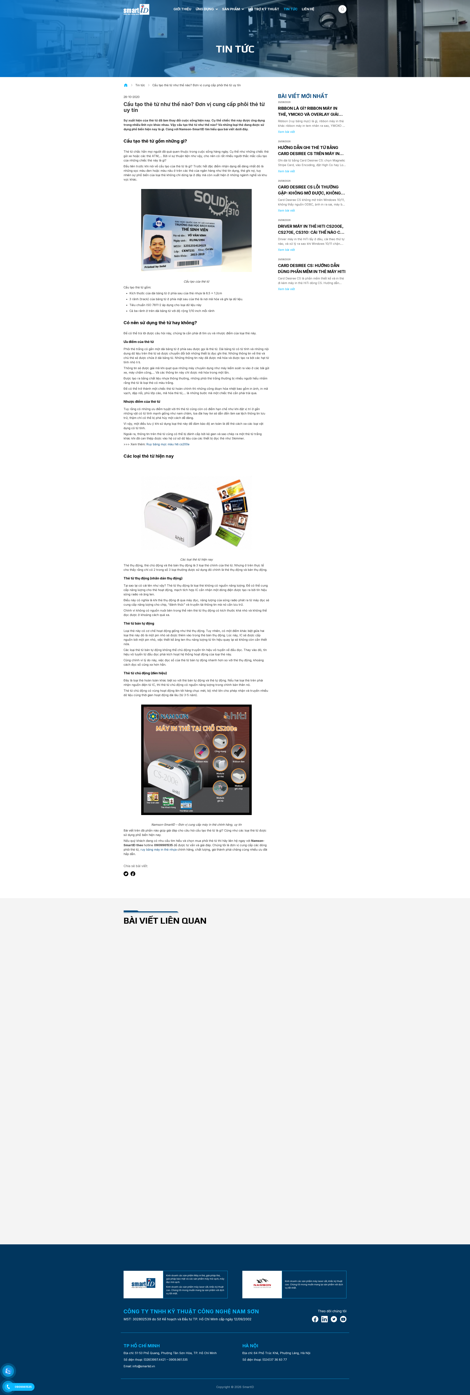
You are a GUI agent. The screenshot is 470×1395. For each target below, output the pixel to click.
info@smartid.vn (144, 1366)
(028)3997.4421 (155, 1359)
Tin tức (140, 85)
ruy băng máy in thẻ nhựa (158, 849)
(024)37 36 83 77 (274, 1359)
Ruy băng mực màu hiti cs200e (167, 444)
